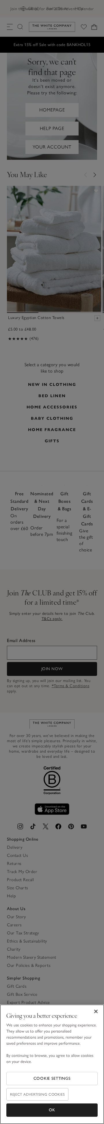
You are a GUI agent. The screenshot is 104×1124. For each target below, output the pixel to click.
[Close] (96, 1011)
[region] (52, 1064)
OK (52, 1110)
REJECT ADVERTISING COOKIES (37, 1094)
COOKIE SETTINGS (52, 1078)
